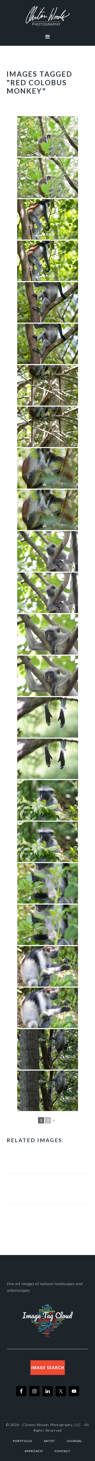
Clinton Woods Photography (47, 16)
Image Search (47, 1367)
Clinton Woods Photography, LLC (52, 1425)
